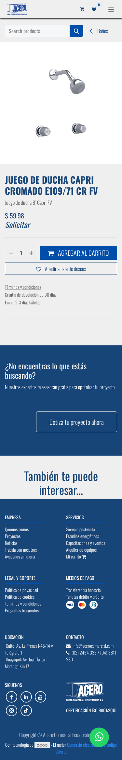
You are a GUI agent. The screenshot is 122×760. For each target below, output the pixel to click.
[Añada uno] (31, 253)
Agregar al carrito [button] (83, 253)
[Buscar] (76, 31)
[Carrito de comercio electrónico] (82, 9)
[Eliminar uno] (10, 253)
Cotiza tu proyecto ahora (76, 422)
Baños (102, 31)
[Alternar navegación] (111, 9)
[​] (11, 697)
